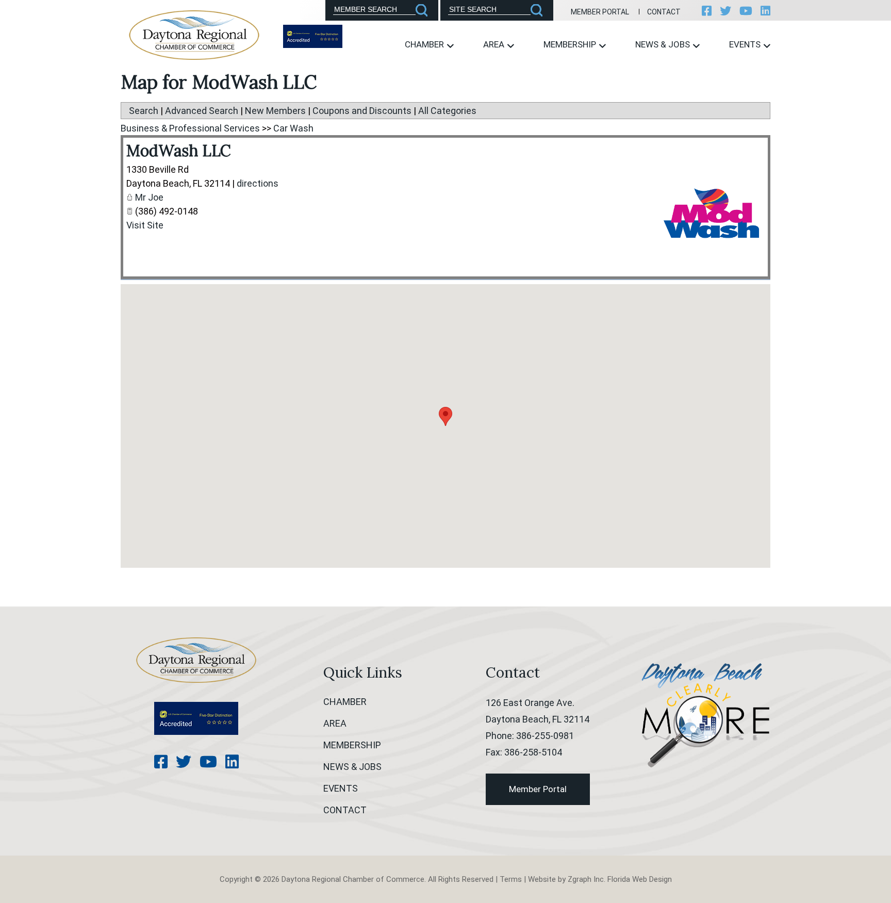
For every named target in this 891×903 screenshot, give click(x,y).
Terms (511, 879)
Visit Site (144, 225)
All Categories (447, 110)
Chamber (425, 44)
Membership (570, 44)
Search (143, 110)
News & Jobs (663, 44)
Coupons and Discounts (361, 110)
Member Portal (600, 12)
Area (494, 44)
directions (257, 183)
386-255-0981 (545, 735)
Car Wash (293, 128)
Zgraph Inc (586, 879)
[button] (445, 416)
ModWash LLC (178, 150)
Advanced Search (201, 110)
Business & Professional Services (190, 128)
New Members (275, 110)
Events (746, 44)
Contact (664, 12)
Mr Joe (149, 197)
